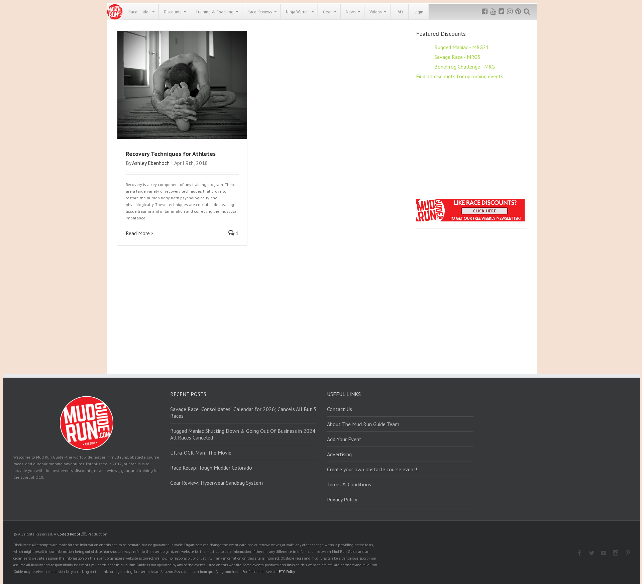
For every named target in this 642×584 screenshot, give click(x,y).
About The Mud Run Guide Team (363, 424)
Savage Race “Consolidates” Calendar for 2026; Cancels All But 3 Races (243, 412)
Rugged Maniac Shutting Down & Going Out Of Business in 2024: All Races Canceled (243, 434)
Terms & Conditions (349, 484)
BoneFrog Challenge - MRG (464, 66)
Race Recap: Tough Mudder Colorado (211, 467)
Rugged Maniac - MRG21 (461, 47)
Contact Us (339, 409)
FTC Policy (287, 571)
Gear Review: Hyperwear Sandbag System (216, 482)
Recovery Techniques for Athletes (171, 154)
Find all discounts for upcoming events (459, 76)
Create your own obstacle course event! (372, 469)
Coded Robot (69, 534)
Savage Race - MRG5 (457, 57)
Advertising (339, 454)
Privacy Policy (342, 499)
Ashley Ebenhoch (151, 163)
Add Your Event (344, 439)
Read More (138, 233)
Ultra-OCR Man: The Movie (200, 452)
